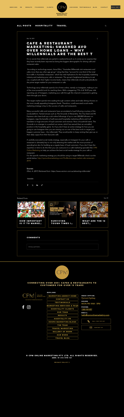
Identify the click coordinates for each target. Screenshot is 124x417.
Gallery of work (62, 332)
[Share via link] (42, 185)
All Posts (24, 26)
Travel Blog (62, 338)
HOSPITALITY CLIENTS (62, 309)
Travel (62, 26)
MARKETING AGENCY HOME (63, 296)
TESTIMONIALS (62, 302)
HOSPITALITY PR (62, 319)
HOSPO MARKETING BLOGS (62, 322)
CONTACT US (62, 299)
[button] (106, 25)
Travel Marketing (62, 328)
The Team (62, 325)
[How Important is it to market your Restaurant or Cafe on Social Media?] (31, 209)
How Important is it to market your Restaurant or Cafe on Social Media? (30, 222)
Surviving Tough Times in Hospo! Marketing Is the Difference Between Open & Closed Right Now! (62, 222)
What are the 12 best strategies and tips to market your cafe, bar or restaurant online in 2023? (93, 222)
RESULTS (62, 315)
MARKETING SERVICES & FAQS (62, 306)
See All (106, 198)
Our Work (62, 335)
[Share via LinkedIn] (37, 185)
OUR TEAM (62, 312)
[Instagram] (28, 307)
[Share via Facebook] (28, 185)
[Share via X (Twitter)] (32, 185)
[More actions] (97, 38)
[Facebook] (23, 307)
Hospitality (44, 26)
